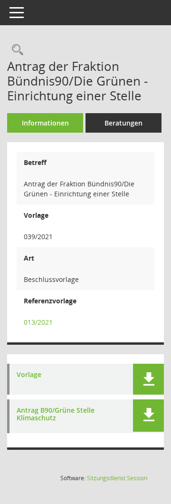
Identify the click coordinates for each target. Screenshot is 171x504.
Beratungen (123, 122)
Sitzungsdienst (117, 478)
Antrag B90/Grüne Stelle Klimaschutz (56, 415)
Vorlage (29, 375)
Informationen (45, 122)
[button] (148, 379)
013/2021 (38, 322)
